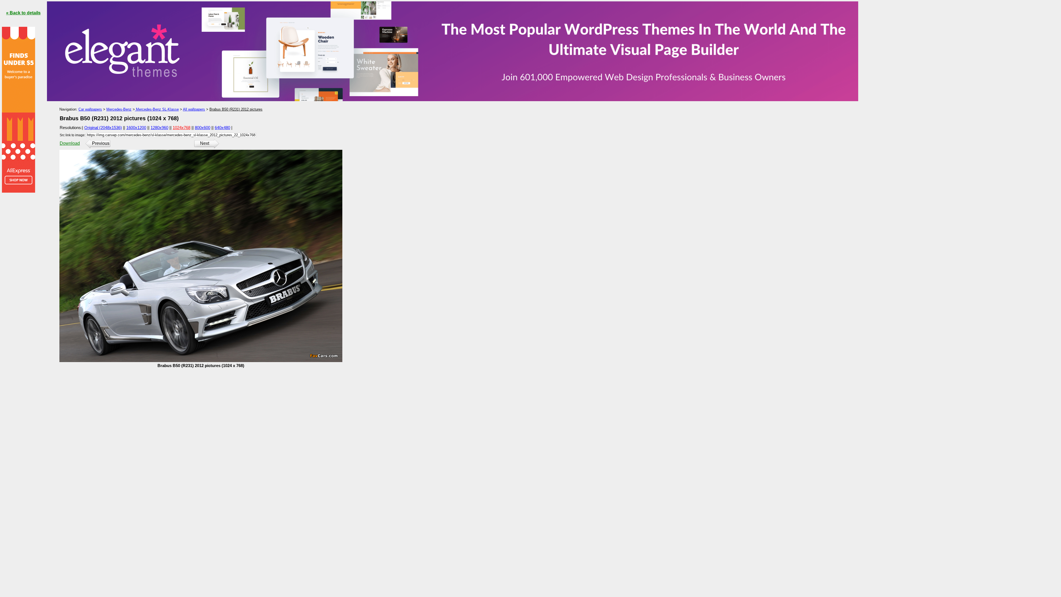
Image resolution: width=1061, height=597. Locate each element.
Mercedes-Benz (119, 109)
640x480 (222, 127)
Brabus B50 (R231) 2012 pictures (235, 109)
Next (204, 143)
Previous (100, 143)
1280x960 (159, 127)
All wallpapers (194, 109)
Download (70, 143)
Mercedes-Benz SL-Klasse (157, 109)
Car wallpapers (90, 109)
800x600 (202, 127)
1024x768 (181, 127)
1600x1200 (136, 127)
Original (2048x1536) (103, 127)
